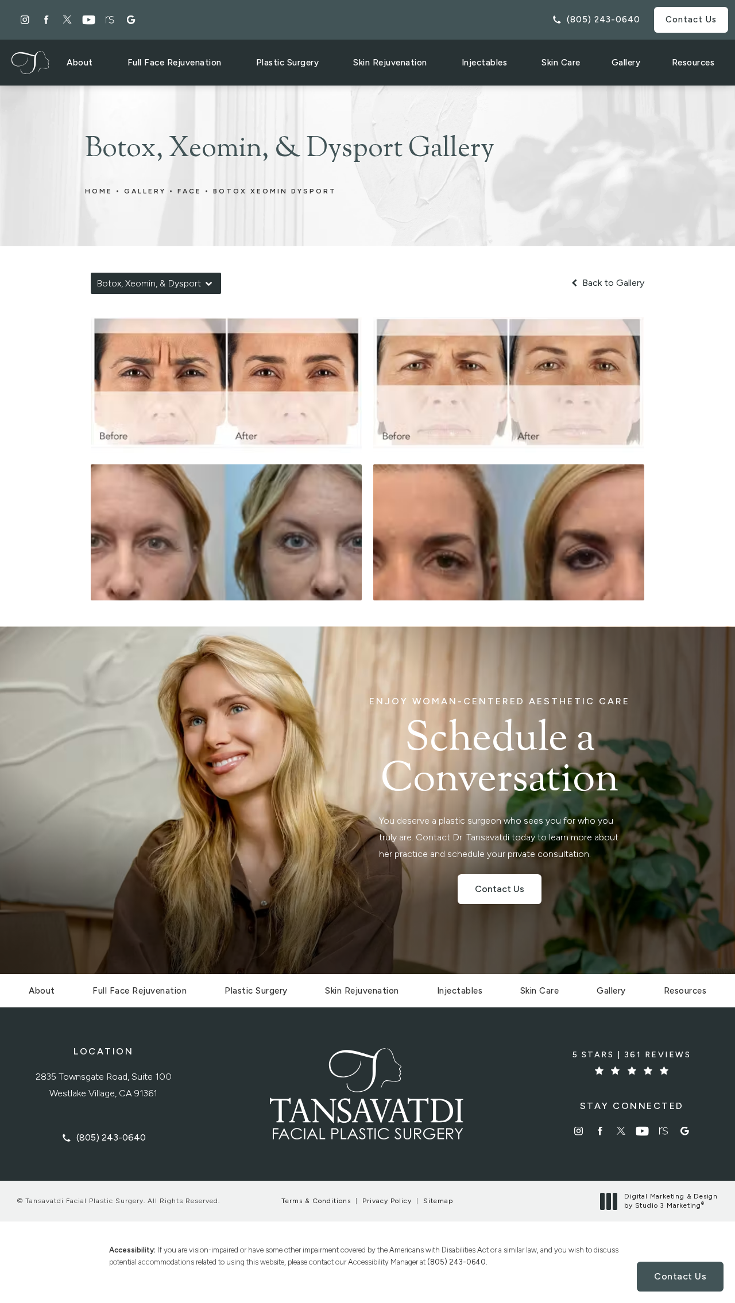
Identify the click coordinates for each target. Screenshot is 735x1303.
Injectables (485, 62)
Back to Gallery (612, 283)
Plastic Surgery (287, 62)
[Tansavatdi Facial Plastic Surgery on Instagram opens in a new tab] (25, 20)
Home (99, 191)
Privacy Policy (387, 1201)
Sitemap (438, 1201)
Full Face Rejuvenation (174, 62)
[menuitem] (25, 20)
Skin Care (561, 62)
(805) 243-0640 (456, 1262)
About (80, 62)
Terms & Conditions (316, 1201)
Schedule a (499, 749)
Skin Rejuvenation (390, 62)
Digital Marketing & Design (671, 1201)
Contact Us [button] (680, 1276)
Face (189, 191)
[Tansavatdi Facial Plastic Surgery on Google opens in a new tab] (131, 20)
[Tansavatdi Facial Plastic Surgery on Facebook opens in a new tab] (46, 20)
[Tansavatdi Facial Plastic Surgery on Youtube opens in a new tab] (88, 20)
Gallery (626, 62)
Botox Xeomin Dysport (274, 191)
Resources (693, 62)
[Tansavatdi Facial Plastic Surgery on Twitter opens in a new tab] (67, 20)
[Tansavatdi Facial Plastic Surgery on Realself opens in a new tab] (110, 20)
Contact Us (691, 19)
